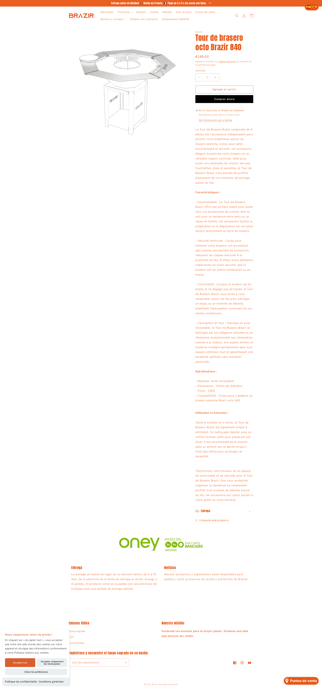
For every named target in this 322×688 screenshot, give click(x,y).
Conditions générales (51, 681)
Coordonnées (77, 642)
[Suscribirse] (125, 662)
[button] (125, 12)
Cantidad (200, 70)
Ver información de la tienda (215, 120)
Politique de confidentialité (21, 681)
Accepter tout (20, 662)
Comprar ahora (224, 99)
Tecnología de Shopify (168, 684)
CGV (71, 637)
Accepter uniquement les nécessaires (52, 662)
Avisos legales (77, 631)
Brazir (154, 684)
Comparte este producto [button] (213, 520)
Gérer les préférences (36, 672)
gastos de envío (227, 61)
